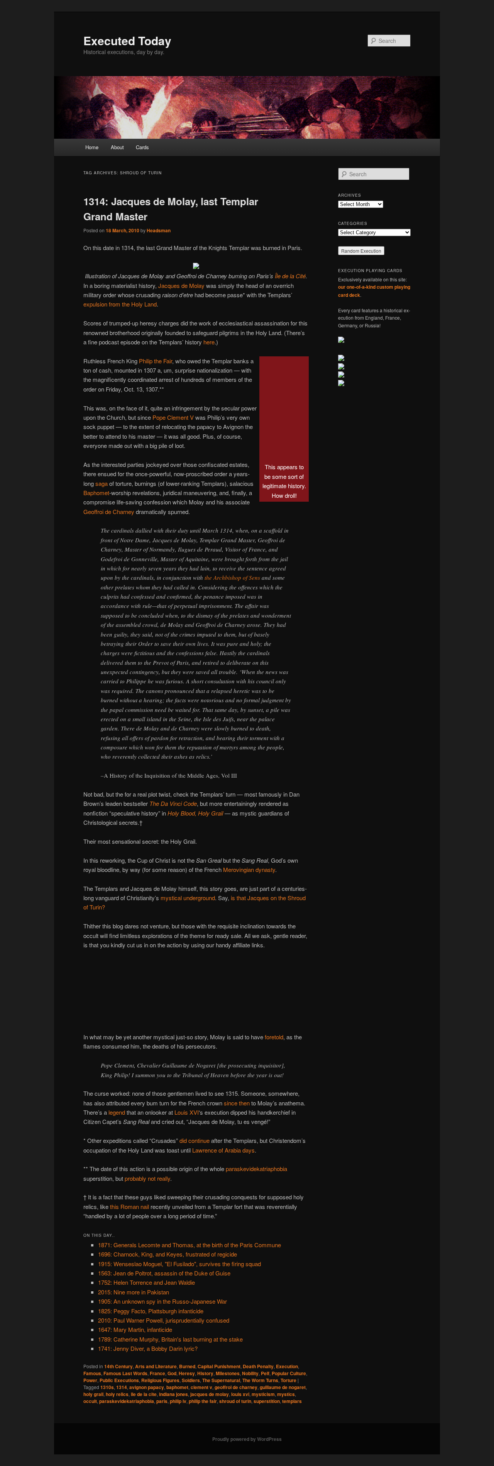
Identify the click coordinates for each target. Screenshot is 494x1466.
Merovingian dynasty (249, 869)
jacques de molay (209, 1394)
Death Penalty (258, 1366)
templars (292, 1401)
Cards (142, 147)
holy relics (117, 1394)
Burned (187, 1366)
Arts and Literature (156, 1366)
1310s (107, 1387)
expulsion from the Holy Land (120, 304)
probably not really (147, 1178)
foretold (274, 1037)
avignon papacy (146, 1387)
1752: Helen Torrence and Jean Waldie (146, 1282)
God (171, 1373)
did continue (194, 1140)
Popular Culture (289, 1373)
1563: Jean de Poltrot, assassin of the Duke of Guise (164, 1273)
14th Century (118, 1366)
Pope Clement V (173, 417)
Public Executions (119, 1380)
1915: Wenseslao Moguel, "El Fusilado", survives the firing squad (179, 1264)
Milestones (228, 1373)
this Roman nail (129, 1206)
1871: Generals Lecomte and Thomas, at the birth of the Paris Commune (189, 1245)
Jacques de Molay (181, 285)
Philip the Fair (155, 361)
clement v (201, 1387)
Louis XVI (186, 1112)
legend (116, 1112)
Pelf (265, 1373)
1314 (121, 1387)
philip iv (178, 1401)
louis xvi (240, 1394)
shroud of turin (235, 1401)
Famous (92, 1373)
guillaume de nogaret (283, 1387)
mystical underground (188, 898)
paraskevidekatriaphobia (256, 1169)
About (117, 147)
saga (101, 483)
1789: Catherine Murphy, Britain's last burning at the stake (170, 1339)
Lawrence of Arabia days (223, 1150)
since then (237, 1103)
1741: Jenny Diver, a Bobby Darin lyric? (148, 1348)
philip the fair (203, 1401)
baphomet (177, 1387)
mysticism (263, 1394)
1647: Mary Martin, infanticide (135, 1329)
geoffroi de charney (236, 1387)
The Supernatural (221, 1380)
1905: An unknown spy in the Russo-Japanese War (162, 1301)
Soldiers (191, 1380)
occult (90, 1401)
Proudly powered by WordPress (247, 1438)
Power (90, 1380)
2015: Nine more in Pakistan (133, 1292)
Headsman (159, 230)
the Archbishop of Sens (232, 577)
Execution (287, 1366)
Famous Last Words (125, 1373)
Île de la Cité (290, 276)
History (205, 1373)
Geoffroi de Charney (108, 511)
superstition (267, 1401)
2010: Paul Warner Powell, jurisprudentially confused (163, 1320)
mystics (286, 1394)
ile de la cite (144, 1394)
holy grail (93, 1394)
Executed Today (127, 40)
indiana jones (173, 1394)
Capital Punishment (219, 1366)
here (209, 342)
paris (161, 1401)
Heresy (187, 1373)
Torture (288, 1380)
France (157, 1373)
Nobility (250, 1373)
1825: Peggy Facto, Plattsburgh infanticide (150, 1311)
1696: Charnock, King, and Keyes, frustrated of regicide (167, 1254)
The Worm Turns (260, 1380)
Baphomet (96, 493)
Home (91, 147)
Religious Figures (160, 1380)
